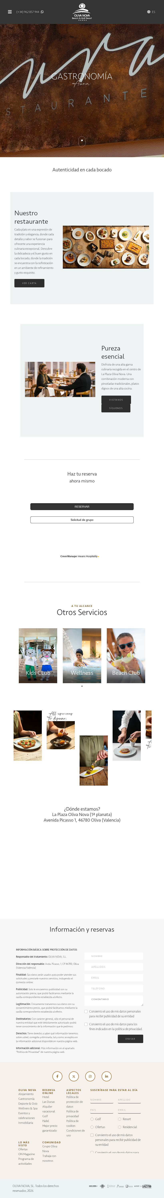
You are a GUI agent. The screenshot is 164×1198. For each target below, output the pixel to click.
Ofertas (23, 1149)
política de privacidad (128, 1029)
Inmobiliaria (25, 1123)
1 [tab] (82, 686)
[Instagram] (90, 1076)
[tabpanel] (38, 653)
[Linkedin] (107, 1076)
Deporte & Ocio (27, 1103)
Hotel (45, 1097)
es (153, 12)
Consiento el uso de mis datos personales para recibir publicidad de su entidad (115, 1013)
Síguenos (116, 408)
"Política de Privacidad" (28, 1051)
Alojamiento (26, 1094)
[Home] (82, 12)
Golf (45, 1116)
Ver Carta (29, 283)
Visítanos (116, 399)
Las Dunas (48, 1102)
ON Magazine (26, 1154)
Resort (127, 1119)
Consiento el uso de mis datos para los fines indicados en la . (116, 1026)
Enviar (130, 1038)
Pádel (45, 1121)
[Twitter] (74, 1076)
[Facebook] (57, 1076)
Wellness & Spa (27, 1108)
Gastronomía (26, 1099)
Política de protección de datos (74, 1101)
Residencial (130, 1127)
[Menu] (10, 12)
